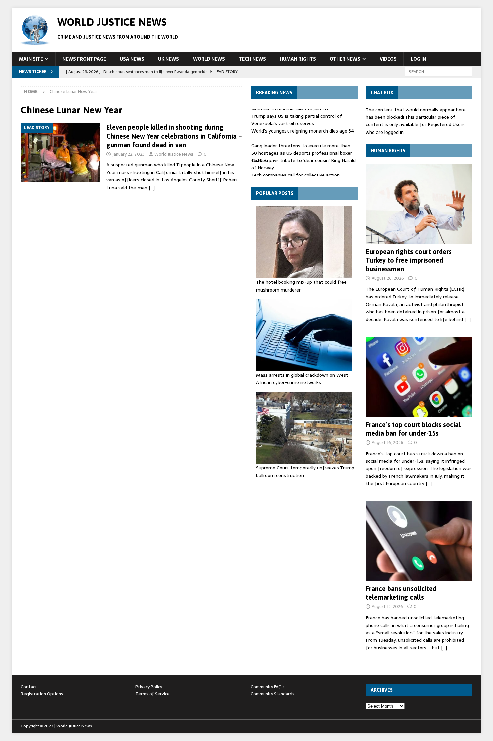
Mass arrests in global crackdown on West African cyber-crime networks (302, 378)
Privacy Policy (148, 686)
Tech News (252, 59)
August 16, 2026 (387, 442)
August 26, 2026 (388, 278)
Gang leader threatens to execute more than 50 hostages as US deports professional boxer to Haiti (301, 150)
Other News (345, 59)
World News (209, 59)
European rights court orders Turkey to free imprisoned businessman (409, 260)
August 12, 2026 (387, 606)
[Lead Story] (60, 152)
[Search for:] (438, 71)
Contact (29, 686)
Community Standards (272, 693)
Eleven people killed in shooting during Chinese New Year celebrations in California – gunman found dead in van (174, 136)
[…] (152, 187)
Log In (418, 59)
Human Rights (298, 59)
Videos (388, 59)
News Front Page (84, 59)
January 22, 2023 (128, 154)
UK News (168, 59)
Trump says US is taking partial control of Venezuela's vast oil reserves (296, 116)
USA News (132, 59)
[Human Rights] (419, 204)
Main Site (31, 59)
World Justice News (173, 154)
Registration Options (42, 693)
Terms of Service (152, 693)
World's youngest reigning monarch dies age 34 (302, 127)
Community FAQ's (268, 686)
